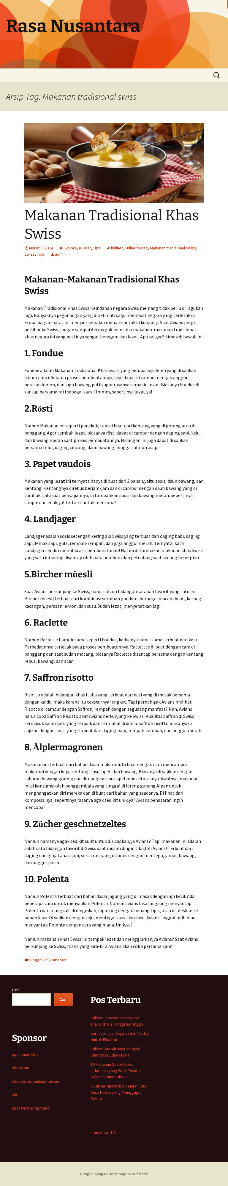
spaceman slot (25, 1054)
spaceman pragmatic (30, 1108)
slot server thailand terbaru (36, 1081)
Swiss (29, 254)
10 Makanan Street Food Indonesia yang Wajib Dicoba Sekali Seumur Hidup (116, 1070)
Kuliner (85, 248)
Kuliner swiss (136, 248)
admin (60, 254)
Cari (15, 990)
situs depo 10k (104, 1132)
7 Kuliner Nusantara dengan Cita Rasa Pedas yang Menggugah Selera (118, 1092)
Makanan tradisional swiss (173, 248)
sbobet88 (20, 1068)
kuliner (117, 248)
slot (15, 1094)
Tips (96, 248)
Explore (70, 248)
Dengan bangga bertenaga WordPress (114, 1173)
